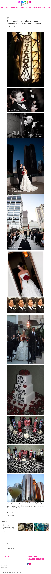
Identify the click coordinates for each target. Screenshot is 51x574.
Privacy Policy (3, 572)
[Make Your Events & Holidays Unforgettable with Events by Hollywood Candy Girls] (25, 527)
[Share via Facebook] (7, 512)
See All (48, 521)
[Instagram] (30, 564)
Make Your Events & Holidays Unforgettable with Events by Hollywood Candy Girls (25, 533)
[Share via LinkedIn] (12, 512)
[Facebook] (28, 564)
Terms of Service (10, 572)
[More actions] (43, 17)
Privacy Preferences (17, 572)
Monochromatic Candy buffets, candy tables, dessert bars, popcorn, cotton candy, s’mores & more (42, 533)
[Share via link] (14, 512)
